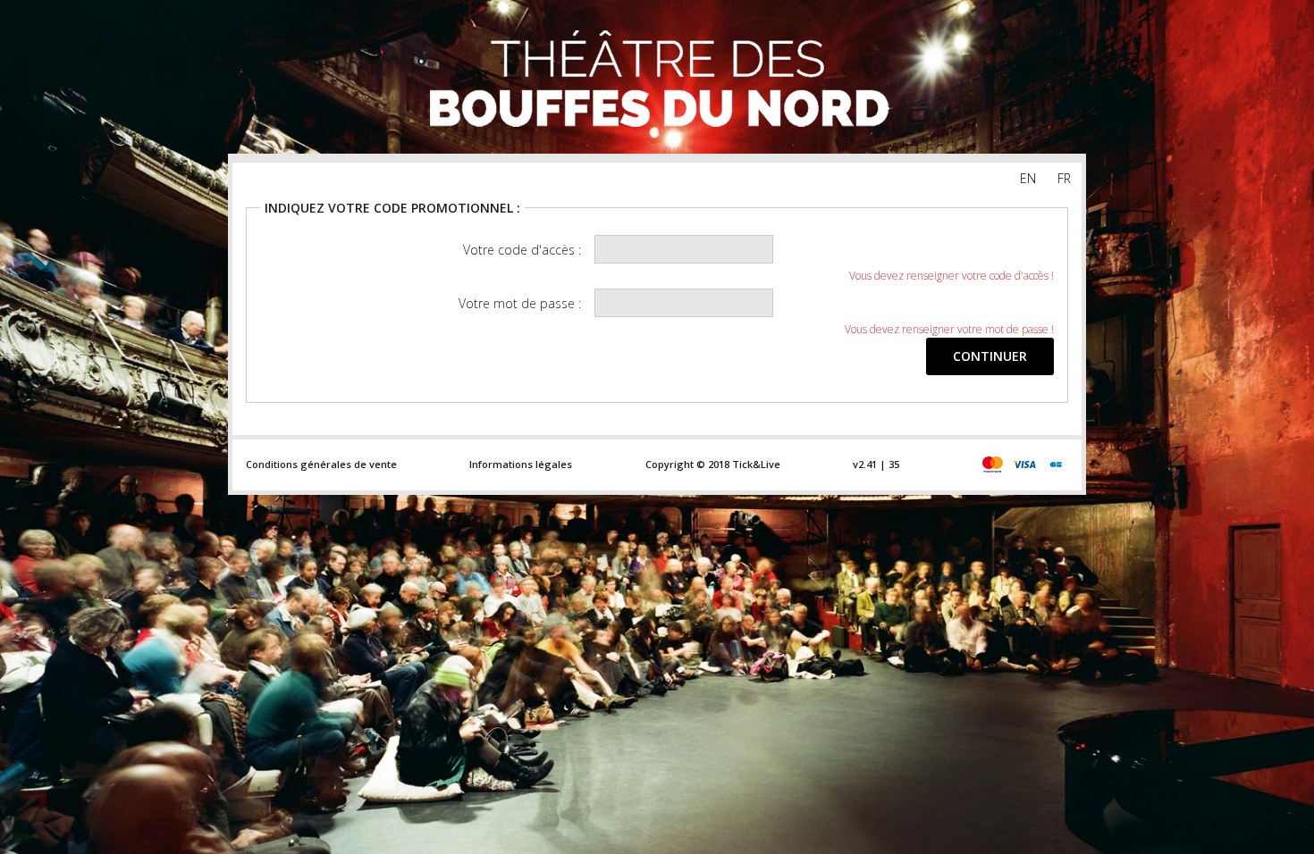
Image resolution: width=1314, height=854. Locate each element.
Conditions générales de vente (321, 464)
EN (1028, 178)
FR (1064, 178)
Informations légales (520, 464)
